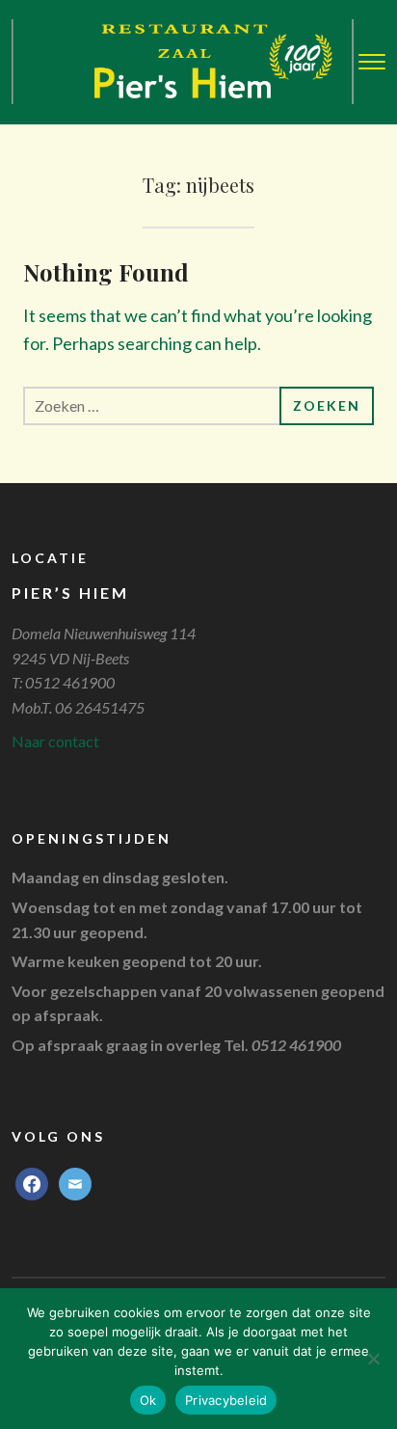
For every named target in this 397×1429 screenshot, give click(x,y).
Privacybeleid (226, 1400)
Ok (148, 1400)
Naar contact (55, 741)
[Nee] (373, 1358)
